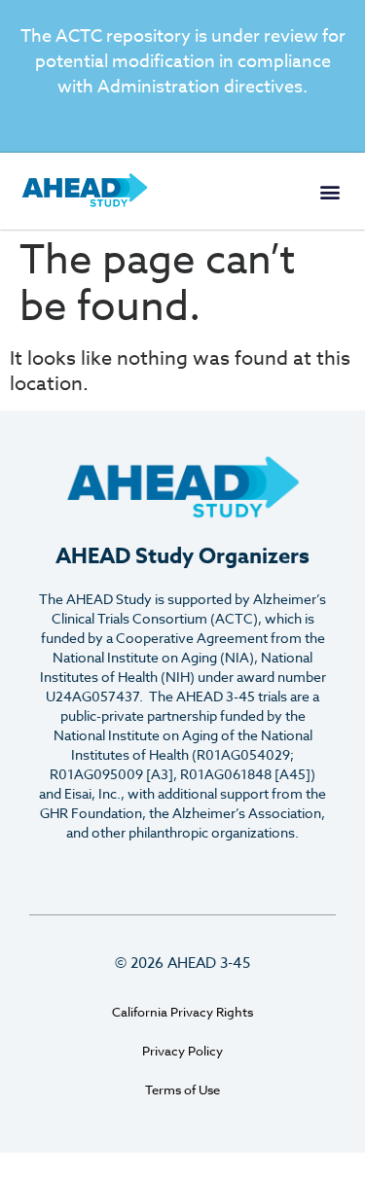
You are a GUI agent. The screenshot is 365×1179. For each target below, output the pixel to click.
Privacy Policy (182, 1050)
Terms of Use (182, 1089)
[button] (329, 191)
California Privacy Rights (182, 1011)
